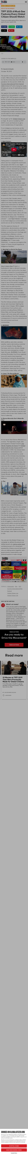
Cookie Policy (14, 1152)
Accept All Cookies (14, 1146)
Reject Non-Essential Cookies (14, 1150)
